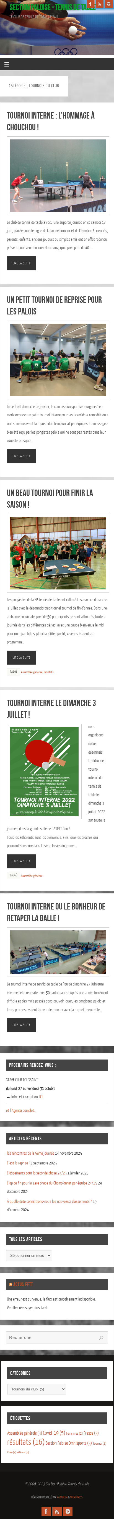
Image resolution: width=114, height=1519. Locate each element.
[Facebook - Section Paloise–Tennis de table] (90, 4)
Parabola (62, 1497)
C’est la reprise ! (18, 1163)
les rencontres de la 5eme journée (30, 1153)
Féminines (74, 1433)
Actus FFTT (23, 1284)
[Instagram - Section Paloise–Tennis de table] (109, 4)
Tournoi (99, 1443)
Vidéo (11, 1452)
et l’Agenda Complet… (21, 1110)
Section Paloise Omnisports (69, 1443)
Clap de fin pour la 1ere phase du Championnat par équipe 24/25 (52, 1183)
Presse (91, 1433)
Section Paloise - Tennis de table (53, 7)
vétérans (23, 1452)
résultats (48, 672)
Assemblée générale (32, 672)
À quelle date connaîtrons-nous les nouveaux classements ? (49, 1201)
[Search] (101, 1338)
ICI (41, 1097)
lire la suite (21, 263)
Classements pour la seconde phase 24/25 (37, 1173)
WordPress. (76, 1497)
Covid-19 (54, 1433)
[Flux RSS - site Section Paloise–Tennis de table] (99, 4)
